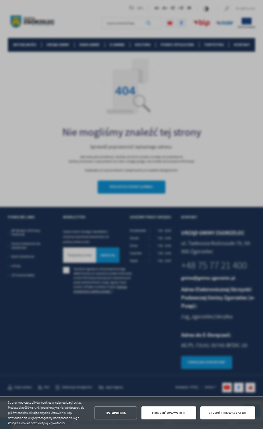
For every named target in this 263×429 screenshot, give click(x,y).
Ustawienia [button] (115, 413)
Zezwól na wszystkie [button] (228, 413)
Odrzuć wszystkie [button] (169, 413)
